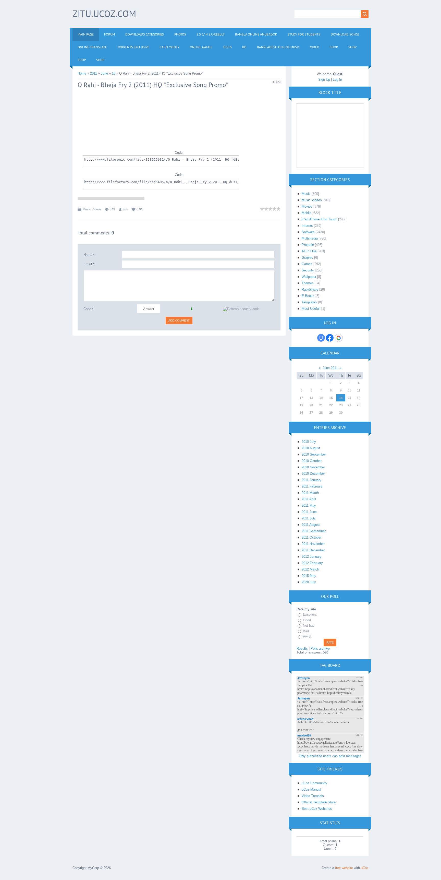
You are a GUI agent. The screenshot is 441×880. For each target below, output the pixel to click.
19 (301, 405)
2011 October (311, 537)
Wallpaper (309, 277)
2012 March (310, 569)
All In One (309, 251)
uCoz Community (314, 783)
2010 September (314, 454)
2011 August (311, 525)
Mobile (306, 213)
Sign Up (324, 79)
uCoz (365, 868)
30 (341, 412)
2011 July (309, 518)
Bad (306, 631)
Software (308, 232)
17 (349, 398)
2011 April (309, 499)
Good (307, 620)
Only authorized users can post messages (330, 756)
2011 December (313, 550)
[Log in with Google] (339, 338)
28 (321, 412)
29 (331, 412)
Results (302, 648)
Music (306, 194)
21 (321, 405)
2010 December (313, 473)
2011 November (313, 544)
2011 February (312, 486)
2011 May (309, 505)
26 (301, 412)
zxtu (125, 209)
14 (321, 398)
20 (311, 405)
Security (308, 270)
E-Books (308, 296)
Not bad (308, 625)
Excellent (310, 614)
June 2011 (330, 368)
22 (331, 405)
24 (349, 405)
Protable (308, 245)
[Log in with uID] (321, 338)
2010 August (311, 448)
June (104, 73)
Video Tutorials (313, 796)
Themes (308, 283)
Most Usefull (311, 309)
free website (344, 868)
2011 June (309, 512)
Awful (307, 636)
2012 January (312, 556)
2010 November (313, 467)
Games (307, 264)
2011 (93, 73)
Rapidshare (310, 289)
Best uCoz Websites (317, 809)
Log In (337, 79)
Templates (309, 302)
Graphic (307, 257)
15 (331, 398)
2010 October (312, 461)
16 (113, 73)
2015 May (309, 576)
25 (358, 405)
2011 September (314, 531)
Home (82, 73)
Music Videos (92, 209)
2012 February (312, 563)
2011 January (311, 480)
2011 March (310, 493)
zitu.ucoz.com (104, 14)
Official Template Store (319, 802)
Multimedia (310, 238)
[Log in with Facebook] (330, 338)
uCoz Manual (311, 789)
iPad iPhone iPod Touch (319, 219)
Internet (307, 226)
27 (311, 412)
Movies (307, 206)
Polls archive (320, 648)
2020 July (309, 582)
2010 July (309, 442)
